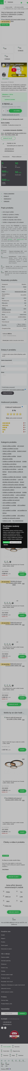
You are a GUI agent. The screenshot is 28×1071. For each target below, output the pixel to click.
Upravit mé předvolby (15, 542)
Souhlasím (6, 542)
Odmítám (6, 544)
